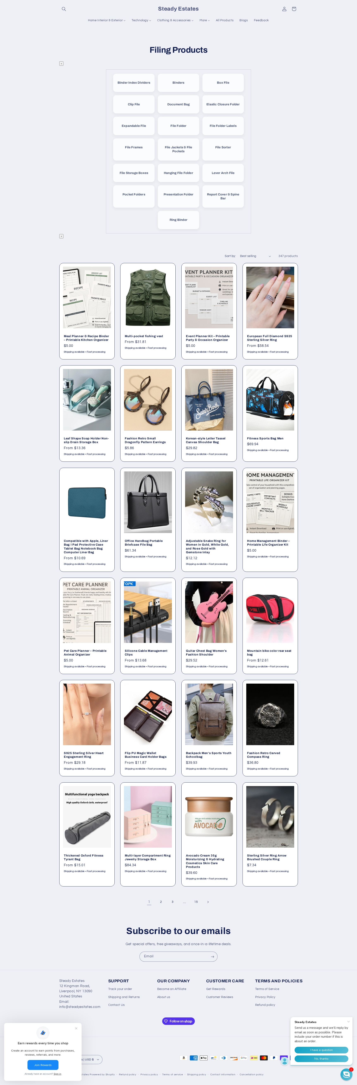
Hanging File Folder (178, 173)
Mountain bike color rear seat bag (269, 652)
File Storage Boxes (134, 173)
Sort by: (230, 256)
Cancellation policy (251, 1074)
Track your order (120, 989)
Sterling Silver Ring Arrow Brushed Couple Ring (267, 857)
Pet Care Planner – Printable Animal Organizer (85, 652)
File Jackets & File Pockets (178, 149)
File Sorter (223, 147)
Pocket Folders (134, 194)
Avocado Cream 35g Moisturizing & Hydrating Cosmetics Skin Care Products (205, 861)
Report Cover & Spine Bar (223, 196)
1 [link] (149, 902)
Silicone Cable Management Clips (146, 652)
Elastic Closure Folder (223, 104)
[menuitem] (107, 20)
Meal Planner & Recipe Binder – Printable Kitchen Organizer (86, 337)
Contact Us (116, 1005)
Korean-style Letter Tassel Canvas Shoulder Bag (206, 440)
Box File (223, 82)
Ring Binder (178, 219)
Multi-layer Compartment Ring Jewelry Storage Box (148, 857)
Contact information (223, 1074)
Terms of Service (267, 989)
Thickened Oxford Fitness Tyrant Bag (84, 857)
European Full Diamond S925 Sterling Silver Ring (269, 337)
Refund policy (265, 1005)
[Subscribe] (212, 957)
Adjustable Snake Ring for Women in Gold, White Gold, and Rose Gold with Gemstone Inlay (207, 546)
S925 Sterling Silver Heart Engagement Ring (84, 754)
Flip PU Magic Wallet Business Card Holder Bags (146, 754)
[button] (64, 9)
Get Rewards (215, 989)
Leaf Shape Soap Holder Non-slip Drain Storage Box (86, 440)
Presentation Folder (179, 194)
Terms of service (172, 1074)
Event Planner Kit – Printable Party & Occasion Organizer (208, 337)
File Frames (134, 147)
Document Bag (178, 104)
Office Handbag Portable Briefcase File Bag (144, 542)
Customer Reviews (219, 997)
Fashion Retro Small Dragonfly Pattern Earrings (145, 440)
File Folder (178, 125)
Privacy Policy (265, 997)
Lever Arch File (223, 173)
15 (196, 901)
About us (163, 997)
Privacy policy (149, 1074)
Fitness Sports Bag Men (265, 438)
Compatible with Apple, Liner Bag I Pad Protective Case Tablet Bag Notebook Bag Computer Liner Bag (86, 546)
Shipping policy (196, 1074)
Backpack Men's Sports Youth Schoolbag (209, 754)
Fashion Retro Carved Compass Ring (263, 754)
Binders (178, 82)
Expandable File (134, 125)
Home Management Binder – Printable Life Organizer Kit (268, 542)
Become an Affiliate (171, 989)
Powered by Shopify (102, 1074)
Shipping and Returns (124, 997)
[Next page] (208, 902)
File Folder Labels (223, 125)
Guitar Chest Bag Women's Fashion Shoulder (206, 652)
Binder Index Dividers (134, 82)
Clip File (134, 104)
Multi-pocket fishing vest (144, 336)
